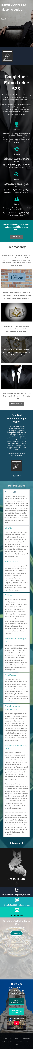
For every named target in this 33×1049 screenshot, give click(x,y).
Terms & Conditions (20, 1041)
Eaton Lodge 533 (23, 1038)
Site (29, 1041)
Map (16, 1044)
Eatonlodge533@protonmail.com (17, 905)
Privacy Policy (7, 1041)
